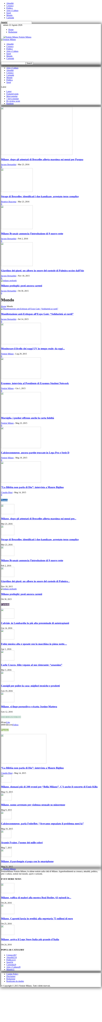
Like (8, 722)
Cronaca (9, 6)
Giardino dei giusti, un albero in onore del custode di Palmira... (35, 581)
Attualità (10, 3)
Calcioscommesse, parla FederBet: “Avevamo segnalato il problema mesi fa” (42, 823)
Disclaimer (10, 976)
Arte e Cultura (12, 10)
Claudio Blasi (6, 492)
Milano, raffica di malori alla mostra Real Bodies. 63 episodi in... (36, 897)
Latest (8, 91)
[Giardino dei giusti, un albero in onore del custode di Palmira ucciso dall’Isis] (17, 265)
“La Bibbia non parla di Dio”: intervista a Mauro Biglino (32, 487)
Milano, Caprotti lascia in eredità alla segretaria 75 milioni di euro (37, 918)
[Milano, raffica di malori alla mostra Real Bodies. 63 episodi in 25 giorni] (7, 892)
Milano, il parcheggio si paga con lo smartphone (27, 861)
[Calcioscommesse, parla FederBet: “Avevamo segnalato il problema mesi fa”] (6, 818)
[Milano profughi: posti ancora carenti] (9, 280)
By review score (13, 101)
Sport (8, 13)
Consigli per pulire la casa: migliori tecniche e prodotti (30, 685)
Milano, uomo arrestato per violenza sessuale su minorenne (33, 804)
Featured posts (12, 94)
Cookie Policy (12, 974)
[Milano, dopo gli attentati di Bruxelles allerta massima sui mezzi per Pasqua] (36, 154)
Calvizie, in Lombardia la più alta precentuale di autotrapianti (35, 623)
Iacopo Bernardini (8, 164)
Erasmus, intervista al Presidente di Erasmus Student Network (35, 383)
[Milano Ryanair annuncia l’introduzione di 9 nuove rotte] (17, 228)
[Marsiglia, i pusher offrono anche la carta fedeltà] (21, 413)
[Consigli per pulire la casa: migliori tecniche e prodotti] (7, 680)
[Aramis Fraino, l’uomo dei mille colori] (6, 837)
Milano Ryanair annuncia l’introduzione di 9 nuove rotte (32, 233)
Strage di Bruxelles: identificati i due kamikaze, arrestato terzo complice (40, 196)
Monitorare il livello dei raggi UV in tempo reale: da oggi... (33, 348)
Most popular (12, 96)
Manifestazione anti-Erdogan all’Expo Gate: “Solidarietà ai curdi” (37, 314)
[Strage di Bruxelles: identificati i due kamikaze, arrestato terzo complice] (17, 191)
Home (11, 29)
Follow (16, 725)
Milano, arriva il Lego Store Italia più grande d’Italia (30, 939)
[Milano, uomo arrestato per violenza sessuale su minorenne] (6, 799)
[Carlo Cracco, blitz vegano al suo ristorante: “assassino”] (7, 660)
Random (10, 103)
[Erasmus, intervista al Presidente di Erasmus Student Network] (21, 378)
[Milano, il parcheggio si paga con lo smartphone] (6, 856)
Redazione (12, 32)
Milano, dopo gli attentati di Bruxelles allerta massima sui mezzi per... (38, 518)
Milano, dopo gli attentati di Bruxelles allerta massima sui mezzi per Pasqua (42, 159)
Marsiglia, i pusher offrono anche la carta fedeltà (27, 417)
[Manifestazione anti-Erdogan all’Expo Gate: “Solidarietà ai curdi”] (29, 309)
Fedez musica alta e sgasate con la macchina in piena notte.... (34, 644)
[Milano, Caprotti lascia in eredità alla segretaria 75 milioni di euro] (7, 913)
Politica (9, 8)
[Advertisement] (21, 1003)
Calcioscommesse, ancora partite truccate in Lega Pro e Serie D (35, 452)
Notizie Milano (7, 354)
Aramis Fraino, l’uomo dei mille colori (22, 842)
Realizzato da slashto (15, 981)
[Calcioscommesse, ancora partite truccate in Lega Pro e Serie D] (21, 447)
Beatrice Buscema (8, 201)
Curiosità (10, 18)
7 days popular (12, 99)
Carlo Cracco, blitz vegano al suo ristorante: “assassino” (31, 664)
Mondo (9, 15)
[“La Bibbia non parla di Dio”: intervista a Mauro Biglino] (21, 482)
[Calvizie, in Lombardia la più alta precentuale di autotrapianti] (7, 618)
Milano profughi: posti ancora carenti (21, 285)
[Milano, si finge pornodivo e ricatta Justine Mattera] (7, 701)
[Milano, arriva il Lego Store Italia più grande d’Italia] (7, 934)
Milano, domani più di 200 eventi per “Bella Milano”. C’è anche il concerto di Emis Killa (49, 786)
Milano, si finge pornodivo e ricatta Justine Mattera (29, 706)
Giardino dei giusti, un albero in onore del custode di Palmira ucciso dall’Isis (42, 270)
